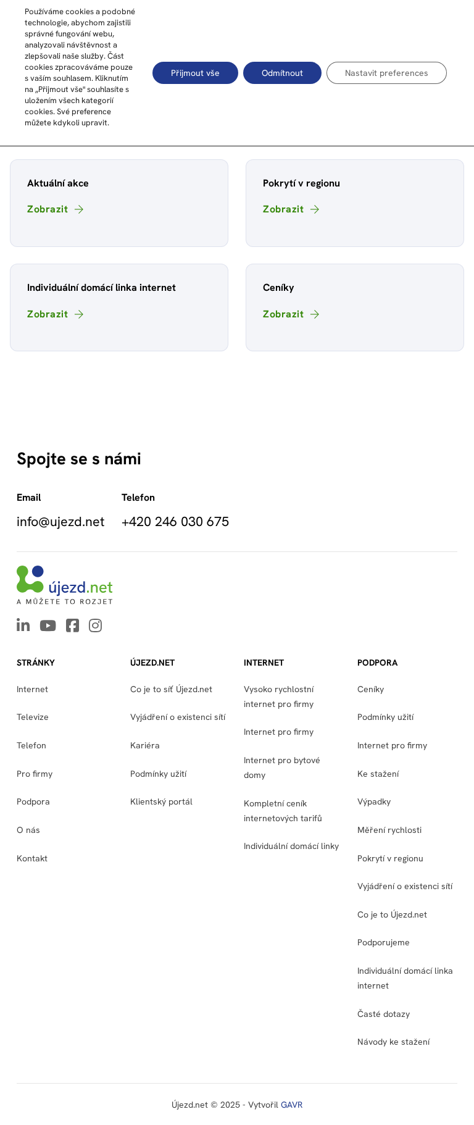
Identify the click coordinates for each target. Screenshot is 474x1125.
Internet (32, 689)
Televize (33, 716)
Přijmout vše (195, 72)
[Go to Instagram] (95, 626)
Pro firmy (34, 773)
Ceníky (370, 689)
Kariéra (145, 745)
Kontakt (32, 858)
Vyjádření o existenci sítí (177, 716)
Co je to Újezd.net (392, 914)
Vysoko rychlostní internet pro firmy (279, 696)
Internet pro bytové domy (282, 767)
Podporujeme (383, 942)
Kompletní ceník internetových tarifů (283, 811)
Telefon (31, 745)
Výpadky (374, 801)
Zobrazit (47, 209)
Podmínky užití (385, 716)
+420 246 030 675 (175, 521)
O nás (28, 829)
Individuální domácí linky (291, 845)
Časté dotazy (383, 1013)
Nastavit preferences (386, 72)
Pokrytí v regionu (390, 858)
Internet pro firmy (279, 731)
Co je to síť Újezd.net (171, 689)
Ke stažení (378, 773)
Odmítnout (282, 72)
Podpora (33, 801)
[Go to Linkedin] (23, 626)
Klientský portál (161, 801)
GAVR (291, 1104)
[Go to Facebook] (72, 626)
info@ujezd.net (60, 521)
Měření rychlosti (389, 829)
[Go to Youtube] (48, 626)
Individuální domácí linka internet (405, 978)
